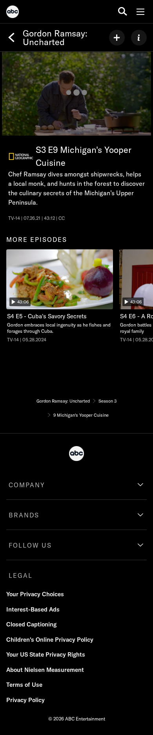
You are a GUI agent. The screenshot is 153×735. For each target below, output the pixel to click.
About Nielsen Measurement (45, 669)
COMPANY (27, 484)
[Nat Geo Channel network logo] (21, 156)
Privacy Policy (25, 700)
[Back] (11, 37)
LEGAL (21, 575)
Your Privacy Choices (35, 594)
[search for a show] (122, 11)
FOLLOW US (30, 545)
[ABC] (12, 12)
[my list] (117, 37)
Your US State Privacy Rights (45, 654)
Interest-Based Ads (33, 609)
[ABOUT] (139, 37)
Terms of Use (24, 684)
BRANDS (24, 515)
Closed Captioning (31, 624)
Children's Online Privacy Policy (49, 639)
